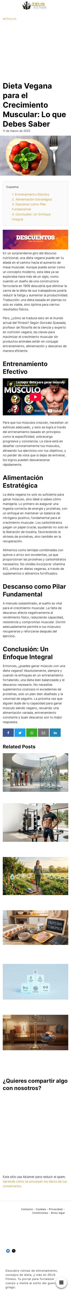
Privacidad (56, 1209)
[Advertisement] (35, 50)
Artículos (9, 18)
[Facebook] (8, 1251)
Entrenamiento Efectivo (30, 194)
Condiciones (40, 1212)
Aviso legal (58, 1212)
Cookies (41, 1209)
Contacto (27, 1209)
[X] (14, 1251)
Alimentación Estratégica (32, 199)
